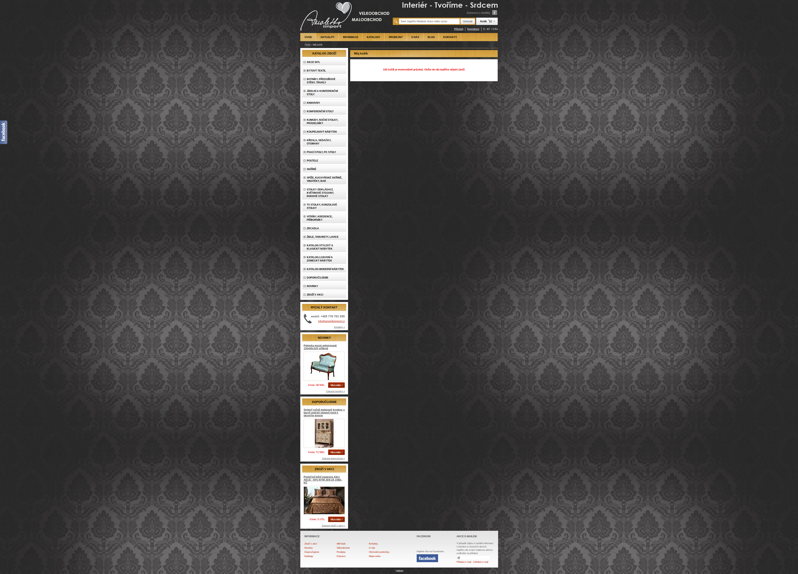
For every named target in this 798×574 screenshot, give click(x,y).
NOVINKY (312, 286)
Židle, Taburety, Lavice (323, 236)
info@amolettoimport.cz (331, 321)
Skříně (311, 169)
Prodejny (341, 552)
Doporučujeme (311, 552)
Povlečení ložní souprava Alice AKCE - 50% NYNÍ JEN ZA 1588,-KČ (323, 479)
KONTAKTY (450, 37)
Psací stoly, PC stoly (321, 152)
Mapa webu (375, 556)
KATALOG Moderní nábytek (325, 269)
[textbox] (429, 21)
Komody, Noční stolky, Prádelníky (322, 121)
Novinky (308, 548)
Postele (312, 160)
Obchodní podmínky (379, 552)
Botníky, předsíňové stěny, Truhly (321, 81)
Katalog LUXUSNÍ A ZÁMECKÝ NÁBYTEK (320, 259)
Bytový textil (316, 70)
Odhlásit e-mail (480, 562)
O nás (372, 548)
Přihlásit (458, 29)
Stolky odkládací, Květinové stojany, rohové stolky (320, 193)
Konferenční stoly (320, 111)
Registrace (473, 29)
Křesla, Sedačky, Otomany (319, 142)
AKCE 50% (313, 62)
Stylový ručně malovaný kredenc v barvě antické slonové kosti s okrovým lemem (324, 412)
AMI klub (341, 543)
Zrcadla (313, 228)
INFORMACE (350, 37)
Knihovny (313, 102)
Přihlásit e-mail (464, 562)
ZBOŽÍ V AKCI (315, 294)
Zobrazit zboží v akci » (333, 525)
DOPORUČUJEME (317, 277)
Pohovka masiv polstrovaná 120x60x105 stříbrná (320, 347)
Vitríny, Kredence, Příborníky (319, 218)
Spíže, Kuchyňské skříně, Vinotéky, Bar (324, 179)
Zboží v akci (310, 543)
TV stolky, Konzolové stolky (322, 206)
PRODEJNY (396, 37)
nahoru (399, 570)
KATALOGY (373, 37)
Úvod (307, 44)
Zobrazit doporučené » (333, 458)
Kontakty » (339, 327)
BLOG (431, 37)
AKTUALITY (327, 37)
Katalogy (308, 556)
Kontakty (373, 543)
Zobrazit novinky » (335, 391)
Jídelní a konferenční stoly (322, 93)
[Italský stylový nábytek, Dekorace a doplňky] (345, 31)
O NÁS (415, 37)
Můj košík (318, 44)
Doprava (341, 556)
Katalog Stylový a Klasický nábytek (320, 247)
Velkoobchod (343, 548)
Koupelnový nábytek (322, 131)
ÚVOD (308, 37)
